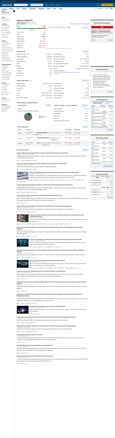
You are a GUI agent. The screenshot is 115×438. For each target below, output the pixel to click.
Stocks (4, 8)
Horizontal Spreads (6, 76)
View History (85, 80)
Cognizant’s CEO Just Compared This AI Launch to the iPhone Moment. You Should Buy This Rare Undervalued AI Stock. (56, 215)
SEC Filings (4, 87)
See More (86, 51)
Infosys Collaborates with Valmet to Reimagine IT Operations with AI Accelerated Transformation (44, 206)
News (48, 8)
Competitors (4, 89)
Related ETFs (4, 91)
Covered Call (4, 67)
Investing (41, 8)
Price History (4, 35)
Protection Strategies (6, 72)
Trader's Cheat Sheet (6, 32)
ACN (64, 224)
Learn (60, 8)
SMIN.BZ (32, 268)
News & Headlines (6, 84)
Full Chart (85, 27)
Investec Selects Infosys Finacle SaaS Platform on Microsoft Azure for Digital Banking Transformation (45, 185)
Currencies (32, 8)
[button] (112, 9)
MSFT (32, 180)
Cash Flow (4, 111)
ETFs (18, 8)
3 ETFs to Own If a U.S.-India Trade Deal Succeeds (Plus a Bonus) (47, 260)
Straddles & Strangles (6, 74)
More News (85, 149)
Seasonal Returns (6, 34)
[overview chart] (68, 37)
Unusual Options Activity (7, 49)
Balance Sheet (5, 109)
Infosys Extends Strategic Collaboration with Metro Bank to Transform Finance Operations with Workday (46, 326)
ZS (31, 247)
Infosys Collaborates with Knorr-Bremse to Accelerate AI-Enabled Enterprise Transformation (42, 153)
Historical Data (5, 37)
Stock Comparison (6, 92)
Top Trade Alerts (5, 29)
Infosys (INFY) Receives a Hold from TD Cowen (29, 335)
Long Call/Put (5, 66)
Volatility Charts (5, 56)
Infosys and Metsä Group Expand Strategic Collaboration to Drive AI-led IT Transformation (42, 163)
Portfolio (52, 5)
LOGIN (98, 5)
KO (43, 180)
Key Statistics (5, 86)
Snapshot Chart (5, 20)
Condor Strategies (6, 79)
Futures (24, 8)
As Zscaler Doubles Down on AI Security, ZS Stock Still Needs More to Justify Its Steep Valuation (55, 239)
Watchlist (47, 5)
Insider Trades (5, 94)
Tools (54, 8)
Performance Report (6, 14)
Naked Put (4, 69)
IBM (19, 224)
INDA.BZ (43, 268)
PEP (75, 180)
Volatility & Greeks (6, 44)
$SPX (30, 224)
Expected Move (5, 52)
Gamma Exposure (6, 57)
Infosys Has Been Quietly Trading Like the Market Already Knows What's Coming (39, 195)
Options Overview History (7, 50)
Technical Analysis (6, 30)
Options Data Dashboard (7, 61)
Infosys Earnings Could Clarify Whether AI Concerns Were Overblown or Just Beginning (41, 271)
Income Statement (6, 107)
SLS (18, 181)
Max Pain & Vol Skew (6, 59)
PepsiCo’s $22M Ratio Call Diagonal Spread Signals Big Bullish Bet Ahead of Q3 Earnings (54, 172)
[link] (87, 24)
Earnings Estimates (6, 99)
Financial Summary (6, 106)
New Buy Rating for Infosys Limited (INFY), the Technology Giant (35, 345)
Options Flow (5, 45)
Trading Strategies (6, 27)
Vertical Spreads (5, 71)
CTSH (42, 224)
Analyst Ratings (5, 101)
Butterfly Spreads (6, 77)
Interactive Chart (5, 19)
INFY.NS (30, 160)
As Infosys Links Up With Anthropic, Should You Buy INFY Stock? (47, 306)
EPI (73, 268)
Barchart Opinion (5, 25)
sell (102, 27)
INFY (19, 160)
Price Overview (5, 12)
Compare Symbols (108, 166)
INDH (63, 268)
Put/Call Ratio (5, 54)
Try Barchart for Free (107, 5)
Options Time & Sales (6, 47)
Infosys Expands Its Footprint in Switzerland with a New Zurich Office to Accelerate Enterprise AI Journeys (46, 317)
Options (11, 8)
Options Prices (5, 42)
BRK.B (53, 180)
